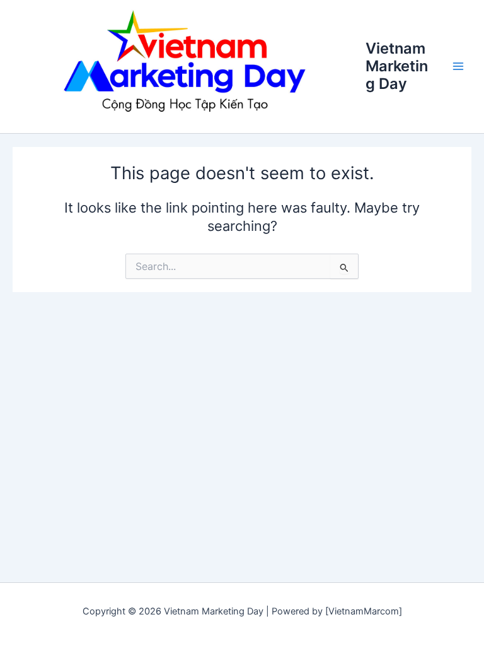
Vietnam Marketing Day (397, 66)
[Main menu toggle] (458, 66)
